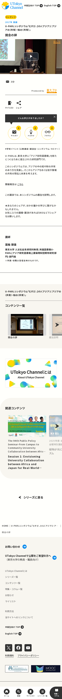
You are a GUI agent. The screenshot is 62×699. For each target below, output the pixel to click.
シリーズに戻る (33, 497)
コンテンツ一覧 (12, 583)
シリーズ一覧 (11, 576)
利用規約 (9, 655)
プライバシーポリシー (28, 655)
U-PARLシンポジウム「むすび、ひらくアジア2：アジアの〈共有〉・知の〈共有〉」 (33, 293)
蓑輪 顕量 (11, 244)
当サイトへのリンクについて (19, 617)
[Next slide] (57, 325)
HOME (5, 525)
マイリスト (10, 601)
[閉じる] (55, 117)
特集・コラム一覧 (13, 589)
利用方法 (9, 611)
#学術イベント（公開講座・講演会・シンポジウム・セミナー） (32, 148)
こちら (20, 184)
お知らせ (9, 595)
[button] (14, 133)
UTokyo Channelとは (16, 570)
